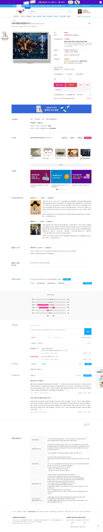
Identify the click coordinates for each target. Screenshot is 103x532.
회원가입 (74, 5)
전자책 (23, 5)
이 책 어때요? (87, 283)
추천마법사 (29, 16)
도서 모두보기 (40, 247)
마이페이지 (79, 5)
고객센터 (83, 5)
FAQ (84, 522)
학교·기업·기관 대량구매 (85, 511)
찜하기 (89, 392)
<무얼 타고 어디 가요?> (40, 251)
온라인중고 (42, 5)
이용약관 (24, 511)
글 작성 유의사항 (86, 337)
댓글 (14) (46, 392)
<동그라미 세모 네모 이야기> (63, 251)
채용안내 (19, 511)
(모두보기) (53, 216)
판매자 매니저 (61, 511)
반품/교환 (71, 439)
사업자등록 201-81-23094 (26, 520)
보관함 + (88, 84)
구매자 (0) (33, 364)
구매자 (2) (33, 343)
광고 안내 (77, 511)
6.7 (62, 69)
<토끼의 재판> (50, 235)
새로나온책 (39, 16)
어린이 (37, 125)
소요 (42, 353)
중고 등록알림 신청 (70, 94)
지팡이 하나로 (58, 158)
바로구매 (71, 84)
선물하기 (80, 84)
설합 (42, 359)
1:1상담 (66, 439)
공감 (90, 353)
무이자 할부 (69, 74)
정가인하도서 (50, 16)
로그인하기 (67, 279)
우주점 (52, 5)
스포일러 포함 (57, 337)
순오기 (31, 392)
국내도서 (19, 6)
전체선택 (72, 137)
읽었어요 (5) (61, 283)
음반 (56, 5)
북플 (79, 16)
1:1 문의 (72, 522)
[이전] (16, 45)
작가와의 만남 (63, 16)
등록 (88, 331)
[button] (57, 189)
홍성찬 (21, 26)
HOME (14, 5)
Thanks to (85, 353)
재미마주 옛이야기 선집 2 (38, 23)
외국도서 (32, 5)
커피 (64, 5)
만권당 (27, 5)
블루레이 (60, 5)
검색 (69, 11)
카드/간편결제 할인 (58, 74)
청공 (31, 412)
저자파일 (43, 197)
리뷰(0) (72, 69)
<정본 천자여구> (51, 214)
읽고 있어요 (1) (51, 283)
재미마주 (29, 26)
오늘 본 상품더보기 (86, 424)
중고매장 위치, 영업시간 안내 (79, 526)
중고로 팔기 (80, 94)
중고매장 (48, 5)
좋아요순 (78, 375)
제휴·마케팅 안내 (53, 511)
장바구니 (88, 5)
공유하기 (89, 23)
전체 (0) (44, 364)
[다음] (44, 45)
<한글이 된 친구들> (51, 251)
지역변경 (80, 63)
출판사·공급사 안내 (69, 511)
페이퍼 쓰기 (87, 375)
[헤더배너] (84, 11)
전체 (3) (40, 343)
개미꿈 (31, 158)
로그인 (71, 5)
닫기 (100, 2)
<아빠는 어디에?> (58, 235)
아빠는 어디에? (71, 158)
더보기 (45, 211)
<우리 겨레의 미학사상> (61, 214)
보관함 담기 (79, 137)
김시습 (13, 26)
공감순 (80, 363)
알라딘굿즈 (37, 5)
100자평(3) (67, 69)
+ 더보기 (67, 390)
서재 (82, 16)
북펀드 (68, 16)
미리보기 (31, 63)
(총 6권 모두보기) (47, 137)
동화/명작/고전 (44, 128)
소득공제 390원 (79, 74)
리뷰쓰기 (88, 363)
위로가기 (98, 526)
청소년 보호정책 (39, 511)
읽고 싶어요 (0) (41, 283)
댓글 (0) (55, 353)
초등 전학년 (43, 125)
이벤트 (43, 16)
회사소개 (15, 511)
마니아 (32, 283)
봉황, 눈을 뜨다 (46, 158)
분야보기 (17, 16)
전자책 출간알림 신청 (59, 94)
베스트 (34, 16)
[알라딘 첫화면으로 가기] (21, 11)
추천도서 (56, 16)
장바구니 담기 (59, 84)
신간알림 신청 (40, 122)
